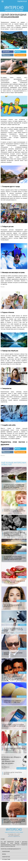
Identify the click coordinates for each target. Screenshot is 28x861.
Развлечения (6, 851)
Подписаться (22, 1)
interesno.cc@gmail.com (14, 836)
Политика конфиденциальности (11, 848)
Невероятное (6, 856)
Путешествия (6, 859)
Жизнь (4, 854)
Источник (3, 455)
